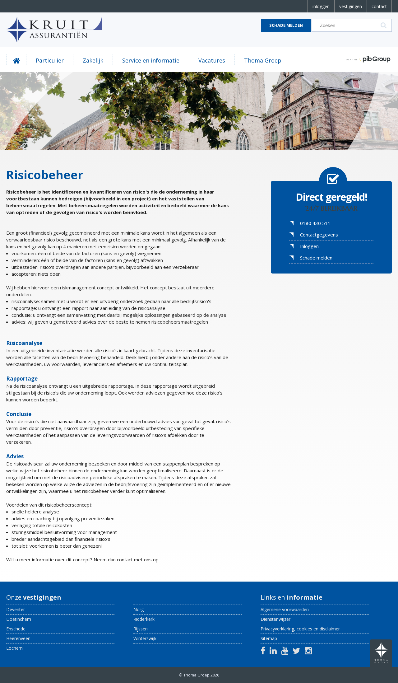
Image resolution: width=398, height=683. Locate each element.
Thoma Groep (262, 60)
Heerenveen (18, 638)
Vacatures (211, 60)
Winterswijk (144, 638)
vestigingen (350, 6)
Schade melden (286, 25)
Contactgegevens (319, 235)
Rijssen (140, 629)
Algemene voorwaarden (285, 609)
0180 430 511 (315, 223)
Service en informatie (150, 60)
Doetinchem (18, 619)
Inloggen (309, 246)
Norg (138, 609)
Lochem (14, 648)
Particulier (50, 60)
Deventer (15, 609)
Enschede (15, 629)
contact (379, 6)
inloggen (321, 6)
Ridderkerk (144, 619)
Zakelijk (93, 60)
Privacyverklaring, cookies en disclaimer (300, 629)
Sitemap (269, 638)
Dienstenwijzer (275, 619)
